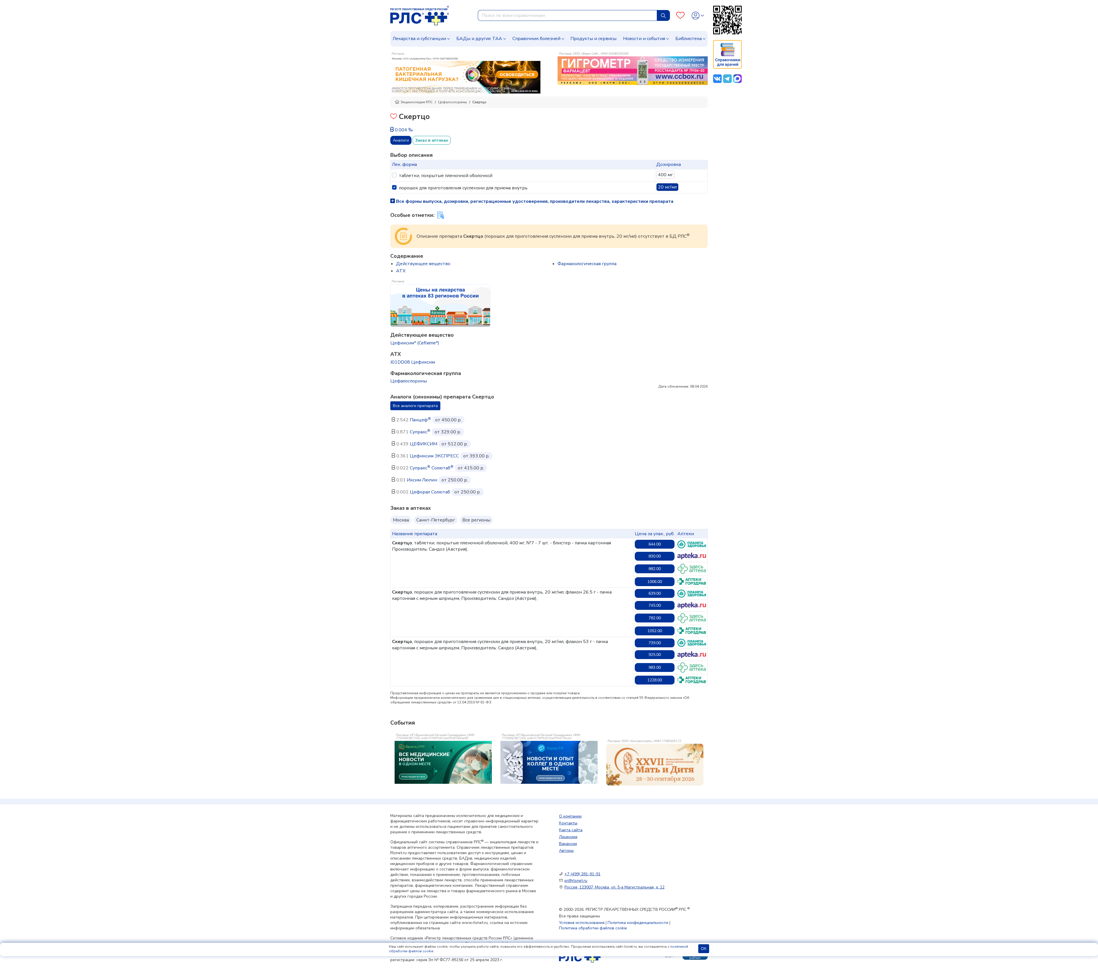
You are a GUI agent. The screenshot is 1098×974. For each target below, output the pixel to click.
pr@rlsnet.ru (575, 880)
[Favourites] (680, 15)
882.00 (655, 569)
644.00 (655, 544)
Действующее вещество (423, 264)
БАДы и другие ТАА (479, 38)
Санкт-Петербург (435, 520)
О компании (570, 816)
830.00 (655, 556)
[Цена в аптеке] (691, 544)
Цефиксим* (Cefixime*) (414, 343)
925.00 (655, 654)
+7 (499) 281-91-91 (582, 874)
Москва (401, 520)
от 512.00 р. (454, 444)
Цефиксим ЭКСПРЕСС (434, 456)
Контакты (568, 823)
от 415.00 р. (471, 468)
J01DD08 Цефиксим (412, 362)
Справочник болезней (536, 38)
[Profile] (698, 15)
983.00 (655, 667)
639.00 (655, 593)
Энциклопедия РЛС (417, 102)
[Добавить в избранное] (393, 117)
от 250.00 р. (454, 480)
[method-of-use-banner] (465, 75)
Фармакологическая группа (587, 264)
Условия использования (581, 922)
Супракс (420, 432)
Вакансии (568, 843)
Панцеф (420, 420)
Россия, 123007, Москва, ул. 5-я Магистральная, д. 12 (614, 887)
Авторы (566, 850)
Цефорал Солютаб (430, 492)
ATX (400, 271)
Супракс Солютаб (431, 468)
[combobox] (567, 15)
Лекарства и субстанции (419, 38)
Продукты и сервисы (593, 38)
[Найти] (663, 15)
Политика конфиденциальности (638, 922)
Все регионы (476, 520)
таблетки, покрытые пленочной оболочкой (445, 175)
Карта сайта (570, 830)
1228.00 (654, 680)
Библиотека (688, 38)
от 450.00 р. (448, 420)
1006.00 (654, 581)
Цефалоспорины (452, 102)
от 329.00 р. (448, 432)
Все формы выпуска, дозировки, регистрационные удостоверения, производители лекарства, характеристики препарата (534, 201)
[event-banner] (654, 764)
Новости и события (644, 38)
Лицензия (568, 837)
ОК (704, 948)
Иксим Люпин (422, 480)
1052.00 (654, 631)
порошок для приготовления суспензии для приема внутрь (463, 188)
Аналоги (401, 140)
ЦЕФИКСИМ (423, 444)
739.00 (655, 643)
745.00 (655, 605)
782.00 (655, 618)
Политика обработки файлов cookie (593, 928)
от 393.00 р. (476, 456)
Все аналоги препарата (415, 405)
